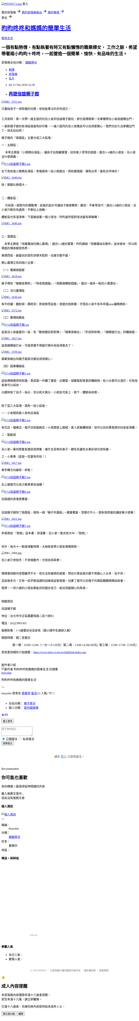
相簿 (11, 69)
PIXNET (42, 970)
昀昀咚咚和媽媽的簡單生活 (36, 28)
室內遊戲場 (31, 707)
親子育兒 (29, 703)
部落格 (13, 74)
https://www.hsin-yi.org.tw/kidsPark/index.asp (59, 652)
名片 (11, 78)
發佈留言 (7, 743)
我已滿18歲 (9, 1013)
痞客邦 (26, 693)
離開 (20, 1013)
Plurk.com (33, 935)
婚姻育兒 (31, 62)
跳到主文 (7, 38)
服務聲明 (104, 970)
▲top (4, 714)
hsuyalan (6, 672)
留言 (34, 693)
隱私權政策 (90, 970)
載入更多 (7, 721)
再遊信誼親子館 (24, 93)
